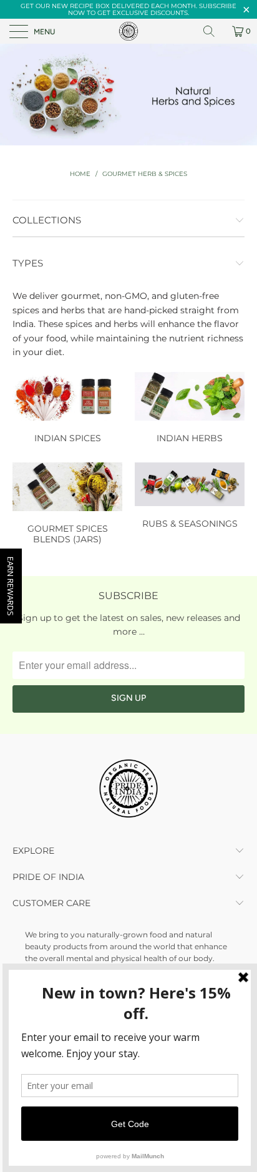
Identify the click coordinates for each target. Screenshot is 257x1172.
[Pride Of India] (128, 31)
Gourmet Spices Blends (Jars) (67, 505)
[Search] (213, 31)
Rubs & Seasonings (190, 497)
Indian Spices (67, 409)
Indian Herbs (190, 409)
